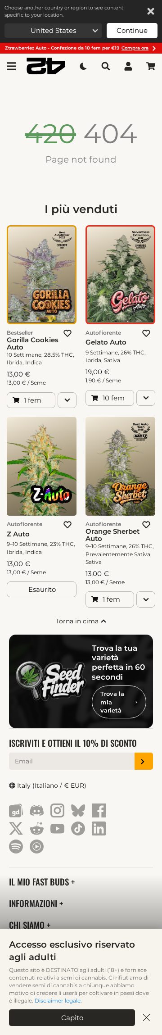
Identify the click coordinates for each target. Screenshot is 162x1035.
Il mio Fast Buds (40, 881)
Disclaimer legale (58, 1000)
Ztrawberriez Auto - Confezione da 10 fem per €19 (76, 48)
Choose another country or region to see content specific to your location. (63, 11)
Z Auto (18, 534)
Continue (132, 30)
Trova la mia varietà (112, 701)
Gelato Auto (106, 342)
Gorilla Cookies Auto (32, 343)
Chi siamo (28, 925)
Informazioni (34, 903)
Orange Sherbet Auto (113, 535)
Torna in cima (78, 621)
